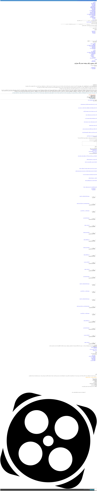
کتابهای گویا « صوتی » (92, 13)
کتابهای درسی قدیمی (92, 12)
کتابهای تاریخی (93, 5)
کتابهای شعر (93, 68)
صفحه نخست (93, 60)
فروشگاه (94, 2)
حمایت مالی (93, 17)
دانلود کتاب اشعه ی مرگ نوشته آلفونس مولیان (91, 180)
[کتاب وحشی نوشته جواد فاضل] (95, 124)
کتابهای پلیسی (93, 11)
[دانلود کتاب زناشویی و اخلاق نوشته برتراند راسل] (95, 161)
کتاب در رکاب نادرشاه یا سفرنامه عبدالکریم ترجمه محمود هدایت (89, 104)
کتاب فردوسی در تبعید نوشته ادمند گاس (92, 159)
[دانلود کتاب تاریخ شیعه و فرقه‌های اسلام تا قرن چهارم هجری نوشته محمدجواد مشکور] (95, 170)
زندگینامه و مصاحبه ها (92, 10)
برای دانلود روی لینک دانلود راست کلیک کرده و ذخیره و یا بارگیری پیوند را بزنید (87, 0)
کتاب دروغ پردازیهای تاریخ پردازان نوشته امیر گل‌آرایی (90, 111)
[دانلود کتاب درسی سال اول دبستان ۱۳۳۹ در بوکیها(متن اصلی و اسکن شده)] (95, 155)
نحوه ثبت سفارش (93, 357)
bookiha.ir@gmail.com (94, 347)
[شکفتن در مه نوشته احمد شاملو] (95, 177)
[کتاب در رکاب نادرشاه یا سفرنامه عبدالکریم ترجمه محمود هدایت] (95, 103)
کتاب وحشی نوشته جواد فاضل (93, 125)
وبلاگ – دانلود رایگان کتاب (92, 356)
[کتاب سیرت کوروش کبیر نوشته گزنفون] (95, 135)
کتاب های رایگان (93, 3)
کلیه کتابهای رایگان (92, 43)
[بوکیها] (91, 39)
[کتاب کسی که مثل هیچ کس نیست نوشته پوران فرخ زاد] (95, 173)
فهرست (96, 59)
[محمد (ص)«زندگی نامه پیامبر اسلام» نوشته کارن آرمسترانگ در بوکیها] (91, 167)
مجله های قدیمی (93, 6)
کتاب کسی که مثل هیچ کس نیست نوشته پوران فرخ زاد (90, 174)
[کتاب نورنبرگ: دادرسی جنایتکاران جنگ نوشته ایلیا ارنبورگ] (95, 131)
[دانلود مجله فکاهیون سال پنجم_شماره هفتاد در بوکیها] (91, 186)
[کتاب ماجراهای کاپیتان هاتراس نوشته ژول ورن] (95, 117)
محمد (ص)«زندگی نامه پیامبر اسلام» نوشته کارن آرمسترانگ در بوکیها (88, 168)
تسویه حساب (92, 16)
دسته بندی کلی (93, 61)
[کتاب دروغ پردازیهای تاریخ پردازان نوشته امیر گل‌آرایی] (95, 110)
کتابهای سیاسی (93, 8)
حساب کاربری (93, 15)
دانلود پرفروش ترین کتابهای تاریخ (91, 45)
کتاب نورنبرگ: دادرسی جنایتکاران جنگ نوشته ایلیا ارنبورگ (89, 132)
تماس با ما (94, 18)
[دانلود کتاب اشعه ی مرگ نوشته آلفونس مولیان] (95, 179)
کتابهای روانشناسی (92, 7)
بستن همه (92, 149)
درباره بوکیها (93, 31)
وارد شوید (93, 19)
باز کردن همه (95, 149)
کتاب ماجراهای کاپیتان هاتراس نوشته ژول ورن (91, 118)
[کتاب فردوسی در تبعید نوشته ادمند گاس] (95, 158)
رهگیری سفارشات (93, 360)
